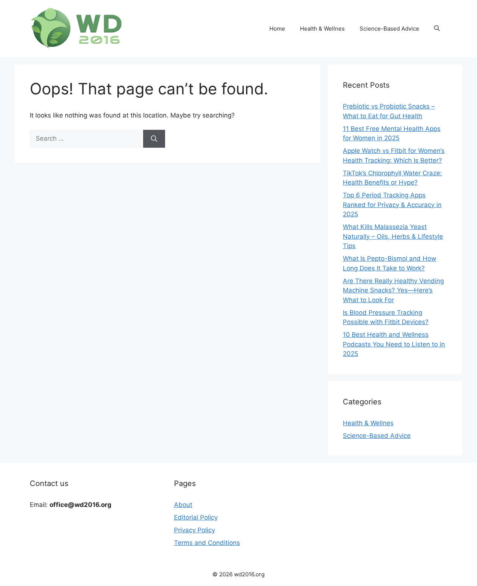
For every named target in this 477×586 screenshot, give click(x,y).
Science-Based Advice (389, 28)
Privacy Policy (194, 530)
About (183, 504)
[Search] (154, 139)
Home (277, 28)
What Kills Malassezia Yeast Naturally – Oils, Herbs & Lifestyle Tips (393, 236)
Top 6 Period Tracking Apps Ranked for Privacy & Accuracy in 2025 (392, 204)
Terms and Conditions (207, 542)
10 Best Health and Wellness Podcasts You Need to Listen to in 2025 (394, 344)
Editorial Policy (196, 517)
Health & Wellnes (322, 28)
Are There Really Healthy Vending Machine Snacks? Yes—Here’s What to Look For (393, 290)
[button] (437, 29)
